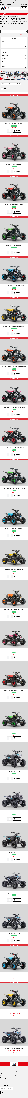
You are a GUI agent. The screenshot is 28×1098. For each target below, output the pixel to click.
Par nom (12, 84)
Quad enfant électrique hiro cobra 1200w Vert (14, 488)
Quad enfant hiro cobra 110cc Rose (14, 164)
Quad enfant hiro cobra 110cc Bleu (14, 974)
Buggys (3, 49)
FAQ (16, 1072)
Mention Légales (4, 1078)
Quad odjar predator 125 (14, 852)
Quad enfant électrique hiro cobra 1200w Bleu (14, 285)
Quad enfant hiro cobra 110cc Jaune (14, 1011)
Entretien (4, 58)
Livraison (17, 1076)
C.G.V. (1, 1074)
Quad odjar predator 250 (14, 933)
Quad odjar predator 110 (14, 771)
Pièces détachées (5, 55)
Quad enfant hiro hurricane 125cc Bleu (14, 528)
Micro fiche (4, 66)
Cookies (2, 1076)
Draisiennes (4, 52)
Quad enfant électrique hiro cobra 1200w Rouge (14, 447)
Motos (3, 41)
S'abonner (3, 1092)
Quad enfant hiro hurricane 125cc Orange (14, 609)
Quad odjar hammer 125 (14, 812)
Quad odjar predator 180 (14, 893)
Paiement (17, 1074)
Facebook (25, 4)
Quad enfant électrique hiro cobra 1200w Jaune (14, 326)
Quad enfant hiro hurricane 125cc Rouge (14, 690)
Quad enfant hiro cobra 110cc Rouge (14, 204)
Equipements (4, 63)
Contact (16, 1078)
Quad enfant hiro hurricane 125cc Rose (14, 650)
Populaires (5, 84)
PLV (2, 61)
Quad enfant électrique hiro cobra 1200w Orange (14, 366)
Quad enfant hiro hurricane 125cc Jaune (14, 569)
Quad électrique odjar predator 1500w (14, 1048)
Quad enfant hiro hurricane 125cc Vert (14, 731)
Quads (3, 44)
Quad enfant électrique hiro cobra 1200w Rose (14, 407)
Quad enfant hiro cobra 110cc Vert (14, 245)
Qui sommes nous (4, 1072)
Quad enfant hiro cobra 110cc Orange (14, 124)
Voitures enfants (5, 47)
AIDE (21, 4)
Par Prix (18, 84)
